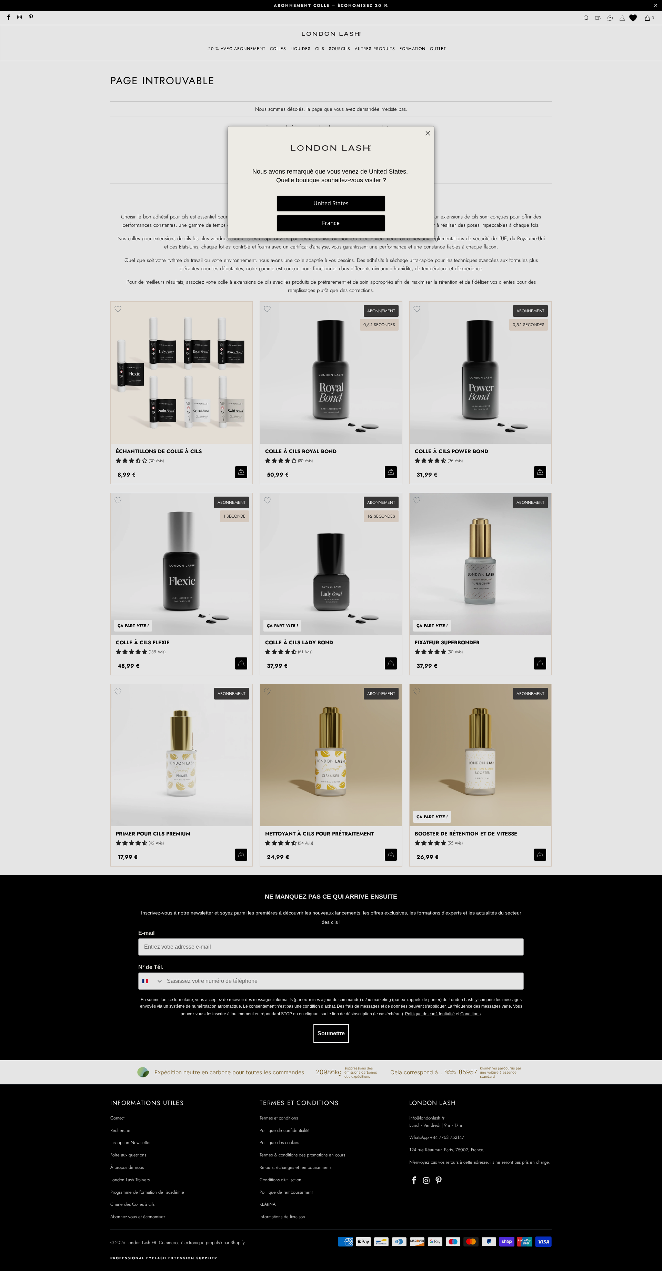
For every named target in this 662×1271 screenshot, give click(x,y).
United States (331, 203)
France (331, 223)
